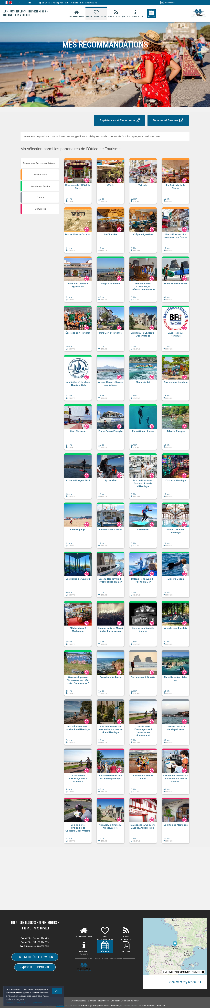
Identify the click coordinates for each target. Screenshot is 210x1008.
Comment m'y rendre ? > (185, 982)
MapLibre (196, 971)
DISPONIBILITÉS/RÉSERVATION (35, 957)
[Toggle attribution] (203, 972)
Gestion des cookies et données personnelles (25, 1002)
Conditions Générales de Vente (125, 1001)
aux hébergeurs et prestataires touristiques (100, 1005)
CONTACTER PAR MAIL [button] (37, 967)
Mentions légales (78, 1001)
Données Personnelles (98, 1001)
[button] (78, 182)
